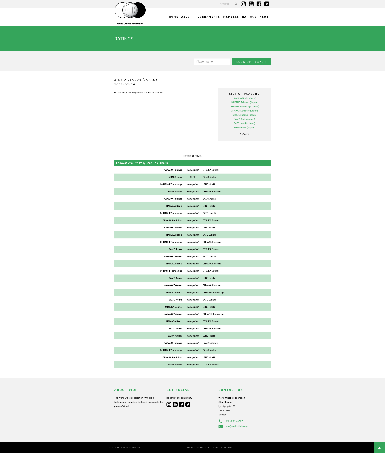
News (264, 16)
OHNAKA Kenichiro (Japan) (244, 110)
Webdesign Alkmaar (127, 447)
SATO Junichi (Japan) (244, 123)
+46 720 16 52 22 (234, 421)
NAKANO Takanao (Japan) (244, 102)
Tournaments (207, 16)
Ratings (249, 16)
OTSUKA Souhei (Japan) (244, 115)
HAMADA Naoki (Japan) (244, 98)
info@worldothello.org (237, 426)
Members (231, 16)
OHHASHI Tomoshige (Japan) (244, 106)
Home (173, 16)
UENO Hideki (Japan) (244, 127)
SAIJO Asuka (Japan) (244, 119)
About (186, 16)
